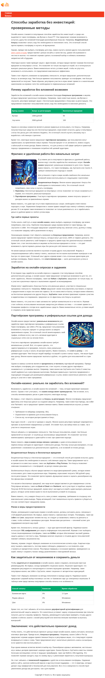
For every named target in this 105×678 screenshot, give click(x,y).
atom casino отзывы (19, 53)
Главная (8, 13)
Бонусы (8, 16)
